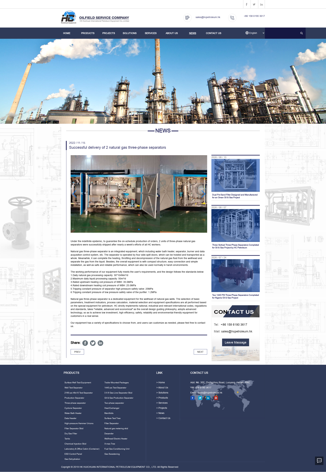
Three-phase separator (75, 403)
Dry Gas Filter (71, 433)
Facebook (85, 343)
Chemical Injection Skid (75, 443)
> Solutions (162, 392)
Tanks (67, 438)
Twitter (93, 343)
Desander (109, 433)
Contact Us (213, 33)
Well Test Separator (74, 387)
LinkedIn (100, 343)
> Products (162, 397)
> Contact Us (163, 418)
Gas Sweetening (112, 454)
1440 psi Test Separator (115, 387)
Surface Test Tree (112, 418)
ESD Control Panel (73, 454)
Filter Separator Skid (74, 428)
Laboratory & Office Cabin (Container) (82, 449)
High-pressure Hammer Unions (79, 423)
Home (66, 33)
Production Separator (74, 398)
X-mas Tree (109, 443)
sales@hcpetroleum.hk (208, 17)
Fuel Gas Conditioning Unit (116, 449)
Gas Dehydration (72, 459)
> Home (160, 382)
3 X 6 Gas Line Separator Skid (118, 392)
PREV (77, 352)
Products (87, 33)
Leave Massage (235, 342)
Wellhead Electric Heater (115, 438)
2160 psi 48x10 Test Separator (79, 392)
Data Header (70, 418)
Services (151, 33)
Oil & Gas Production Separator (118, 398)
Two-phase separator (114, 403)
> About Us (162, 387)
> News (160, 413)
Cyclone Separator (73, 408)
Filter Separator (111, 423)
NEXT (200, 352)
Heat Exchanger (111, 408)
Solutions (130, 33)
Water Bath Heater (73, 413)
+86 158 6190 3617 (254, 16)
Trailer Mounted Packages (116, 382)
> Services (162, 403)
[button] (74, 194)
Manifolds (108, 413)
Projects (108, 33)
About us (172, 33)
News (192, 33)
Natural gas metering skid (116, 428)
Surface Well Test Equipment (78, 382)
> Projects (161, 408)
